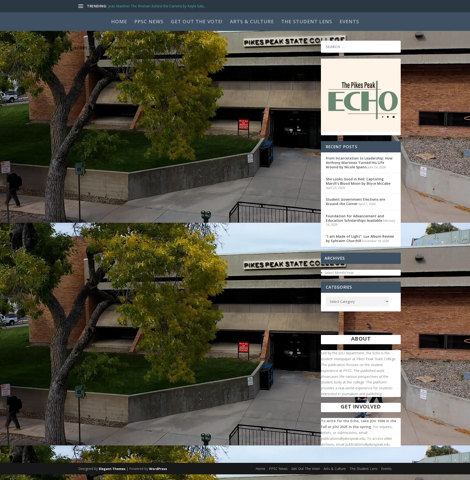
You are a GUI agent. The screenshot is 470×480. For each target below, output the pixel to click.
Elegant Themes (112, 469)
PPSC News (149, 21)
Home (119, 21)
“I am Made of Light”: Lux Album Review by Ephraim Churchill (360, 238)
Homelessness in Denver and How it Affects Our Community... (157, 6)
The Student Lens (306, 21)
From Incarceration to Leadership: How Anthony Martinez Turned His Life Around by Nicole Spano (359, 162)
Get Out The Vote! (197, 21)
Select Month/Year (339, 272)
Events (349, 21)
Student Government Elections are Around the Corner (355, 201)
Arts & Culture (252, 21)
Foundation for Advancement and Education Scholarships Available (355, 218)
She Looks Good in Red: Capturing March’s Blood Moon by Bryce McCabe (358, 181)
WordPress (158, 469)
